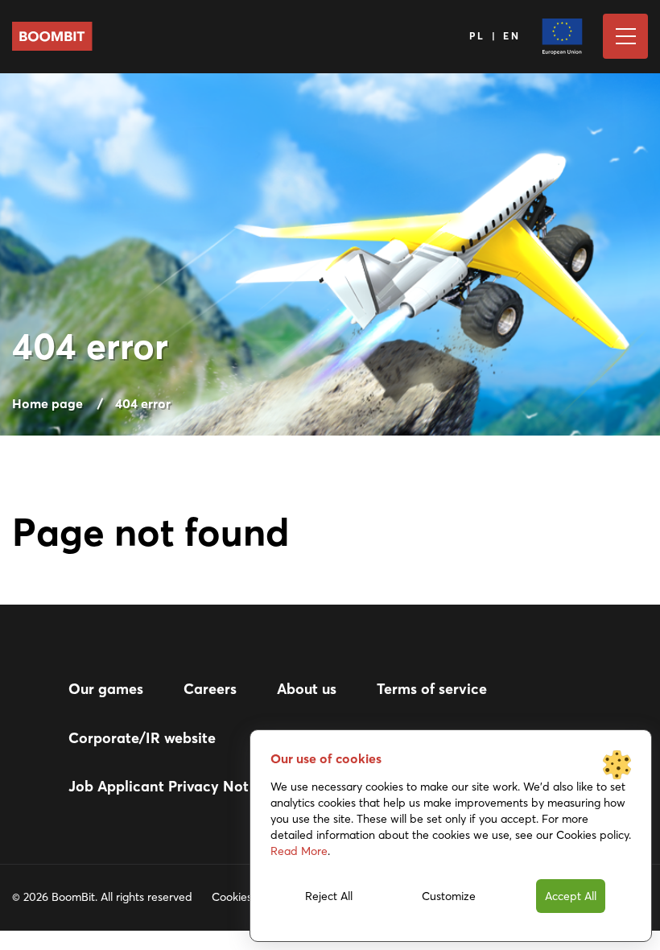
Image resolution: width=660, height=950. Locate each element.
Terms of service (432, 688)
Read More (299, 851)
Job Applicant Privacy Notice (168, 786)
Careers (210, 688)
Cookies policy (248, 897)
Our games (105, 688)
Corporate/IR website (142, 738)
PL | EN (495, 36)
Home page (47, 403)
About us (306, 688)
